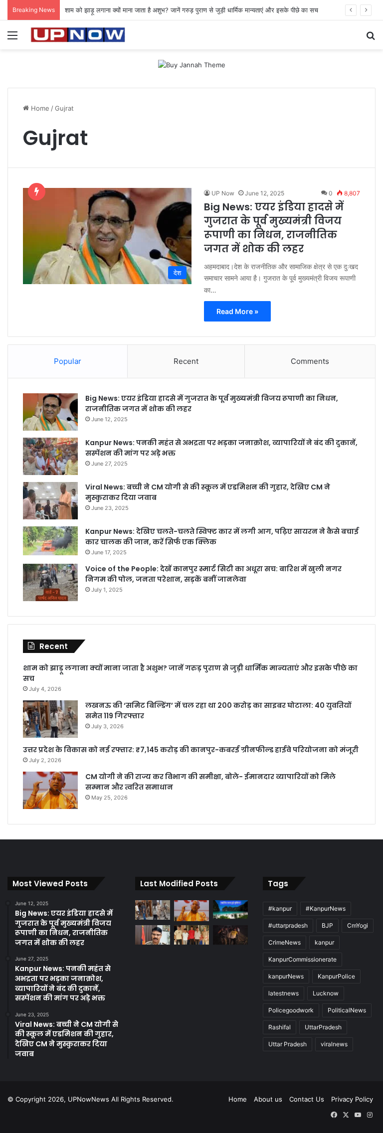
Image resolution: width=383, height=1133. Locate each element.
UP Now (222, 193)
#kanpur (280, 908)
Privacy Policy (352, 1099)
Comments (310, 361)
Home (39, 108)
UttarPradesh (323, 1027)
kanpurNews (286, 976)
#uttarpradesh (288, 925)
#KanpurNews (326, 908)
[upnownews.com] (77, 34)
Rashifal (279, 1027)
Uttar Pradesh (287, 1044)
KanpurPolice (336, 976)
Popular (67, 361)
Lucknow (326, 993)
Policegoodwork (291, 1010)
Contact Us (306, 1099)
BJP (327, 925)
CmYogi (357, 925)
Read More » (237, 311)
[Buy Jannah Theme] (191, 64)
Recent (186, 361)
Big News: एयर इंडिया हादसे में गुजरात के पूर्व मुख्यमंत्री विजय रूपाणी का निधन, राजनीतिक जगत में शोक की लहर (274, 228)
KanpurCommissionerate (302, 959)
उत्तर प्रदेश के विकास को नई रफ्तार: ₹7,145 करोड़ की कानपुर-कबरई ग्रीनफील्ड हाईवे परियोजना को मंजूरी (191, 750)
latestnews (283, 993)
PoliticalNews (347, 1010)
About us (268, 1099)
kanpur (324, 942)
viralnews (334, 1044)
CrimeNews (284, 942)
